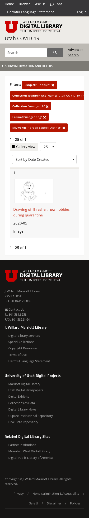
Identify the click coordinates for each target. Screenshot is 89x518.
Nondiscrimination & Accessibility (56, 493)
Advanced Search (76, 52)
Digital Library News (22, 409)
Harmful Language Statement (30, 12)
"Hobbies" (38, 85)
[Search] (55, 52)
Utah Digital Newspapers (25, 390)
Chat (58, 4)
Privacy (19, 493)
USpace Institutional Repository (30, 416)
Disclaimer (54, 503)
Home (9, 4)
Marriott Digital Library (24, 384)
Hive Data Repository (23, 422)
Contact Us (16, 309)
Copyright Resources (22, 348)
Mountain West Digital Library (29, 451)
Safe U (33, 503)
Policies (75, 503)
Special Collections (21, 342)
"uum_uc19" (29, 106)
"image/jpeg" (27, 117)
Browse (24, 4)
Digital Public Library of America (30, 457)
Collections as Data (21, 403)
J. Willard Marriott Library (22, 291)
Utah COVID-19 (22, 38)
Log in (82, 12)
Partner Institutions (22, 445)
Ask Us (40, 4)
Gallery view (25, 146)
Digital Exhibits (18, 396)
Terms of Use (17, 354)
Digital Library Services (24, 335)
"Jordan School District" (37, 127)
